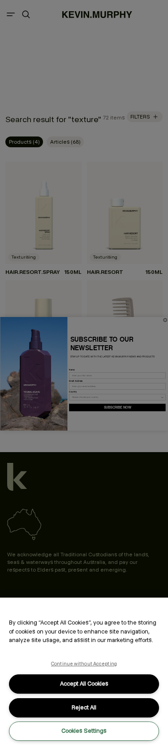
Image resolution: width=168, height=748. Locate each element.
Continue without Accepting (84, 663)
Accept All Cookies (84, 683)
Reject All (84, 707)
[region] (84, 673)
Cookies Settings (84, 731)
